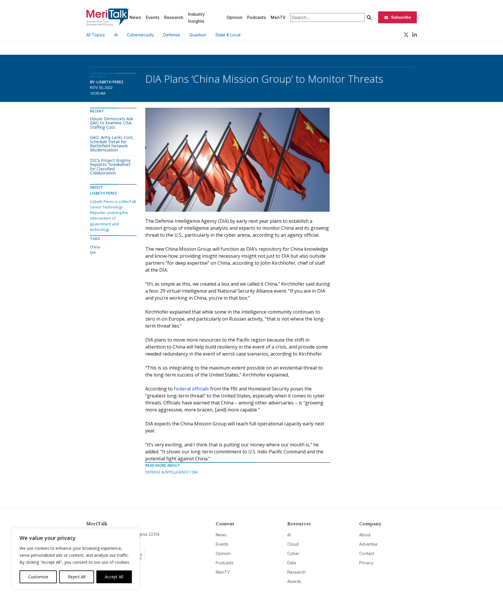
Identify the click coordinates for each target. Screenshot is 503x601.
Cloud (293, 544)
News (135, 17)
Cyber (293, 553)
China (95, 247)
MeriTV (278, 17)
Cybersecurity (140, 34)
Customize (38, 576)
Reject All (76, 576)
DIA (195, 472)
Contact (366, 553)
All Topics (95, 34)
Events (153, 17)
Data (291, 562)
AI (116, 34)
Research (173, 17)
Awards (294, 581)
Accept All (114, 576)
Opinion (234, 17)
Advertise (368, 544)
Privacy (366, 562)
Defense (171, 34)
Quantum (197, 34)
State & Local (227, 34)
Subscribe (401, 17)
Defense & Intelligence (167, 472)
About (365, 534)
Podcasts (256, 17)
